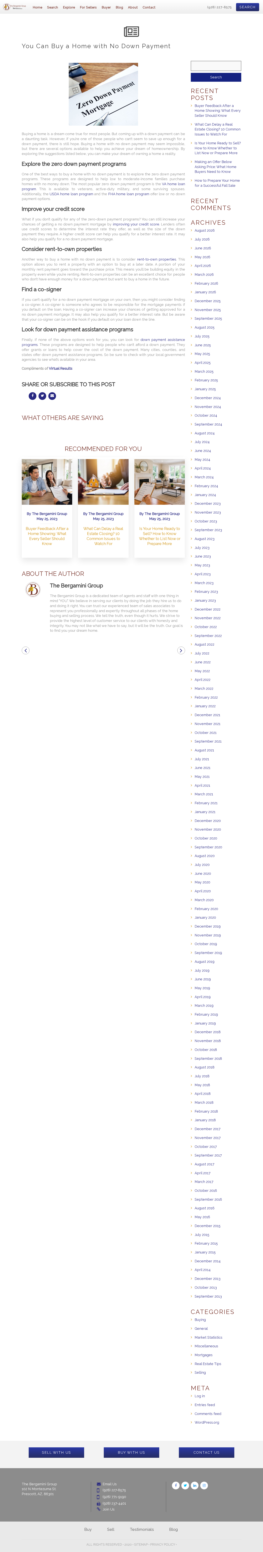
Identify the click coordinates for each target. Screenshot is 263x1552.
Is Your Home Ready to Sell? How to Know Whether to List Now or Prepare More (218, 148)
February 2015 (206, 1243)
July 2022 (202, 653)
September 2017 (208, 1155)
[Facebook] (176, 1485)
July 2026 (202, 239)
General (201, 1329)
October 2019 (206, 944)
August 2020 (205, 856)
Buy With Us (131, 1452)
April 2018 (203, 1094)
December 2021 (207, 715)
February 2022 (206, 697)
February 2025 (206, 380)
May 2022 (202, 671)
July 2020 (202, 865)
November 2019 (208, 935)
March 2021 (204, 794)
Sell (110, 1529)
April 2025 (203, 363)
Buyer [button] (106, 7)
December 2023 (208, 503)
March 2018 (204, 1102)
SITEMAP (141, 1544)
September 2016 (208, 1199)
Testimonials (142, 1529)
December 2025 (208, 301)
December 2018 (208, 1032)
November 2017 (208, 1138)
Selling (200, 1372)
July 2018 (202, 1076)
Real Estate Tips (208, 1364)
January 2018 (205, 1120)
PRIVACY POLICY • (163, 1544)
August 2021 (204, 750)
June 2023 (203, 556)
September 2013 (208, 1296)
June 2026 (203, 248)
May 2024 (202, 460)
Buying (200, 1320)
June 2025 (203, 345)
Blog (119, 7)
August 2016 (204, 1208)
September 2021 (208, 741)
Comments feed (208, 1414)
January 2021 (205, 812)
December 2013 (207, 1279)
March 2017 (204, 1182)
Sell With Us (56, 1452)
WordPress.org (207, 1422)
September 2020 (208, 847)
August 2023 (204, 539)
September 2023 (208, 530)
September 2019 (208, 953)
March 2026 (204, 275)
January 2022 (205, 706)
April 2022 (202, 680)
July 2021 (202, 759)
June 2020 (203, 873)
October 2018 (206, 1050)
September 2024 (208, 424)
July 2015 (202, 1235)
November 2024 (208, 407)
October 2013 (206, 1287)
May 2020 (202, 882)
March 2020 (204, 900)
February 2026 (206, 283)
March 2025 (204, 371)
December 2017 (207, 1129)
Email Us (110, 1484)
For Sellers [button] (88, 7)
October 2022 (206, 627)
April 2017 (202, 1173)
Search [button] (52, 7)
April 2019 (203, 997)
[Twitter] (185, 1485)
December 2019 (208, 926)
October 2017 (206, 1147)
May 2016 (202, 1217)
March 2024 (204, 477)
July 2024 (202, 442)
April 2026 (203, 266)
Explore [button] (69, 7)
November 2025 (208, 310)
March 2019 (204, 1006)
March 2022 (204, 688)
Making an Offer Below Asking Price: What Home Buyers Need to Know (215, 167)
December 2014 (208, 1261)
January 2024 (205, 495)
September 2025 (208, 318)
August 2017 (204, 1164)
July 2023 (202, 548)
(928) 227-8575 (219, 7)
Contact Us (206, 1452)
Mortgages (204, 1355)
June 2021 (202, 768)
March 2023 (204, 583)
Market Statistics (208, 1337)
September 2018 (208, 1059)
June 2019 (203, 979)
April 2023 (203, 574)
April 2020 (203, 891)
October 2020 (206, 838)
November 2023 (208, 512)
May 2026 (202, 257)
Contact (149, 7)
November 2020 (208, 829)
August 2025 (204, 327)
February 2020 (206, 909)
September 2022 (208, 636)
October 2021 (206, 733)
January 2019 (205, 1023)
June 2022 (203, 662)
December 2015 (207, 1226)
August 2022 (204, 644)
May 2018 (202, 1085)
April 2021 (202, 785)
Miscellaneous (206, 1346)
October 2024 (206, 415)
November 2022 (208, 618)
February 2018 (206, 1111)
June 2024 (203, 451)
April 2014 (203, 1270)
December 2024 (208, 398)
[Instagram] (204, 1485)
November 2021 (207, 724)
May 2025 (202, 354)
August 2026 (205, 230)
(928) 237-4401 (114, 1503)
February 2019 (206, 1014)
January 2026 (205, 292)
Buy (88, 1529)
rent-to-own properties (156, 259)
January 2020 (205, 917)
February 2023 (206, 592)
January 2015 (205, 1252)
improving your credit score (136, 224)
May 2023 (202, 565)
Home (37, 7)
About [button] (133, 7)
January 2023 (205, 600)
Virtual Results (60, 368)
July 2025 (202, 336)
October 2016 (206, 1191)
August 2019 (204, 962)
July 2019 (202, 970)
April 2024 (203, 468)
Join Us (109, 1509)
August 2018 (204, 1067)
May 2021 (202, 777)
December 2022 (207, 609)
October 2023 (206, 521)
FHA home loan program (128, 194)
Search (248, 7)
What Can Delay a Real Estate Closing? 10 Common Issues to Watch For (217, 129)
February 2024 (206, 486)
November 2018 (208, 1041)
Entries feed (205, 1405)
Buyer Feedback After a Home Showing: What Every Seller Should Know (218, 111)
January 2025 (205, 389)
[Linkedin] (195, 1485)
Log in (200, 1396)
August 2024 (205, 433)
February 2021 (206, 803)
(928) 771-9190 (114, 1497)
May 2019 (202, 988)
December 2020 (208, 821)
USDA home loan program (71, 194)
